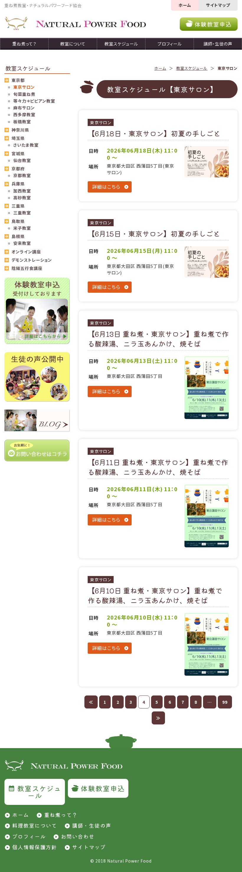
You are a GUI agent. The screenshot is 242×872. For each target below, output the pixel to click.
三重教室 (22, 213)
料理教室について (34, 825)
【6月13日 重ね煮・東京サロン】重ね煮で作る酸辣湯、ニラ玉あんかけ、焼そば (158, 339)
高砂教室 (22, 197)
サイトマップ (218, 5)
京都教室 (22, 175)
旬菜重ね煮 (24, 94)
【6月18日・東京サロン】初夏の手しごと (154, 133)
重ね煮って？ (61, 814)
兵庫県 (18, 184)
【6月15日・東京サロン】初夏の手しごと (154, 233)
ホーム (185, 5)
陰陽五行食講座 (27, 268)
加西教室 (22, 191)
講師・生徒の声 (91, 825)
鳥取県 (18, 221)
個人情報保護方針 (34, 847)
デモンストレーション (32, 260)
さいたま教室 (26, 145)
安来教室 (22, 243)
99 (225, 702)
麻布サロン (24, 108)
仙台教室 (22, 160)
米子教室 (22, 228)
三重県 (18, 206)
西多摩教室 (24, 114)
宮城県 (18, 153)
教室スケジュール (191, 68)
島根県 (18, 236)
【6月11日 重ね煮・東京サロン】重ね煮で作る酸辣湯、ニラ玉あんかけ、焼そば (158, 467)
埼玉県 (18, 138)
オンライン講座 (26, 252)
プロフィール (29, 836)
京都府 (18, 169)
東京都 (18, 80)
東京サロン (100, 122)
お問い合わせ (77, 836)
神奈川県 (20, 130)
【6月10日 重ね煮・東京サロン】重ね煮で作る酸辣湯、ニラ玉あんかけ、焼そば (155, 595)
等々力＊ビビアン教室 (34, 101)
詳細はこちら (106, 186)
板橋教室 (22, 121)
